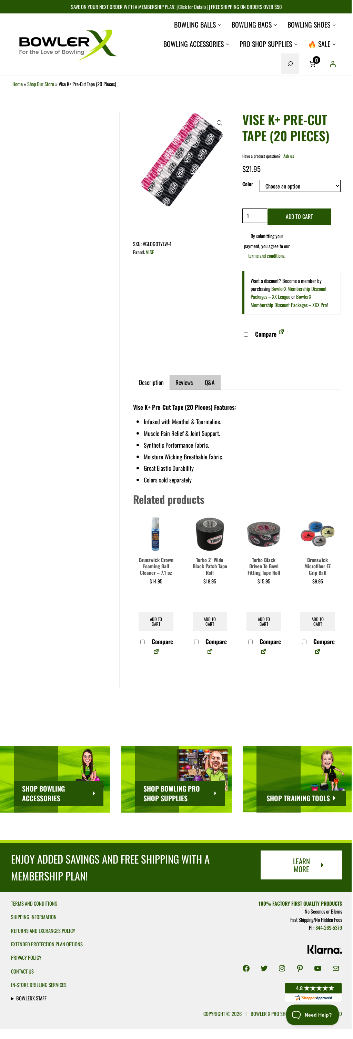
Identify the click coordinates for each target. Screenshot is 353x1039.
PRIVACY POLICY (26, 957)
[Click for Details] (191, 6)
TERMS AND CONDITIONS (34, 903)
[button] (219, 123)
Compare (265, 333)
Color (247, 183)
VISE (150, 252)
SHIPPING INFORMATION (34, 916)
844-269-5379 (325, 927)
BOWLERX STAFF (31, 998)
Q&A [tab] (210, 382)
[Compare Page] (281, 333)
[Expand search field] (290, 63)
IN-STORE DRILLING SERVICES (39, 984)
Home (17, 84)
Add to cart (299, 216)
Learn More (301, 865)
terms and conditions (266, 255)
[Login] (333, 63)
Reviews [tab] (184, 382)
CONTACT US (22, 971)
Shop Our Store (40, 84)
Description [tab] (151, 382)
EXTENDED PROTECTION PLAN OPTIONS (47, 944)
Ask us (288, 156)
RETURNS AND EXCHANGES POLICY (43, 930)
